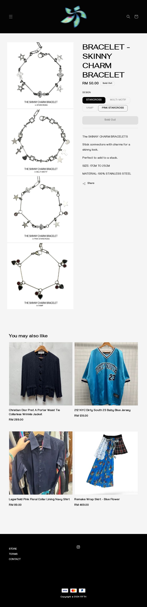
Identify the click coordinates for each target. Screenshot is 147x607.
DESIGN (86, 92)
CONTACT (15, 559)
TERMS (13, 554)
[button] (11, 17)
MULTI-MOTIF (118, 100)
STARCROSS (94, 100)
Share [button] (90, 183)
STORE (13, 549)
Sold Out (110, 120)
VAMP (90, 108)
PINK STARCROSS (113, 108)
